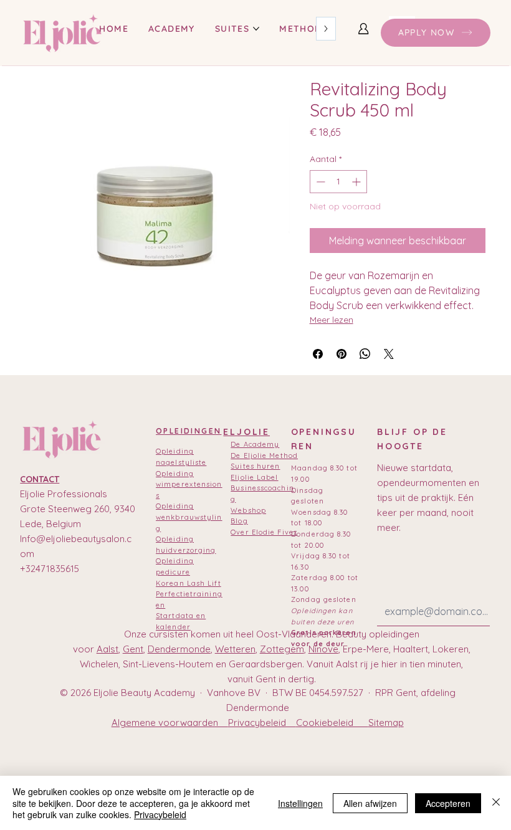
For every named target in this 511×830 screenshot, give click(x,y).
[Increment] (357, 182)
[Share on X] (388, 353)
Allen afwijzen (370, 803)
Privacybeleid (262, 722)
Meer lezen (331, 319)
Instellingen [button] (300, 803)
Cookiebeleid (332, 722)
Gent (133, 649)
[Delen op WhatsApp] (365, 353)
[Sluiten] (496, 803)
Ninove (323, 649)
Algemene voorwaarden (170, 722)
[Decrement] (319, 182)
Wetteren (235, 649)
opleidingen (188, 431)
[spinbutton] (338, 182)
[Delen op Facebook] (317, 353)
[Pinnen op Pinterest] (341, 353)
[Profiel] (363, 28)
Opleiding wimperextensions (189, 484)
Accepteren (448, 803)
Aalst (107, 649)
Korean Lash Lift (188, 583)
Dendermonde (179, 649)
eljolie (246, 431)
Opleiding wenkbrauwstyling (189, 517)
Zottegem (282, 649)
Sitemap (386, 722)
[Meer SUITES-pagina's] (256, 29)
